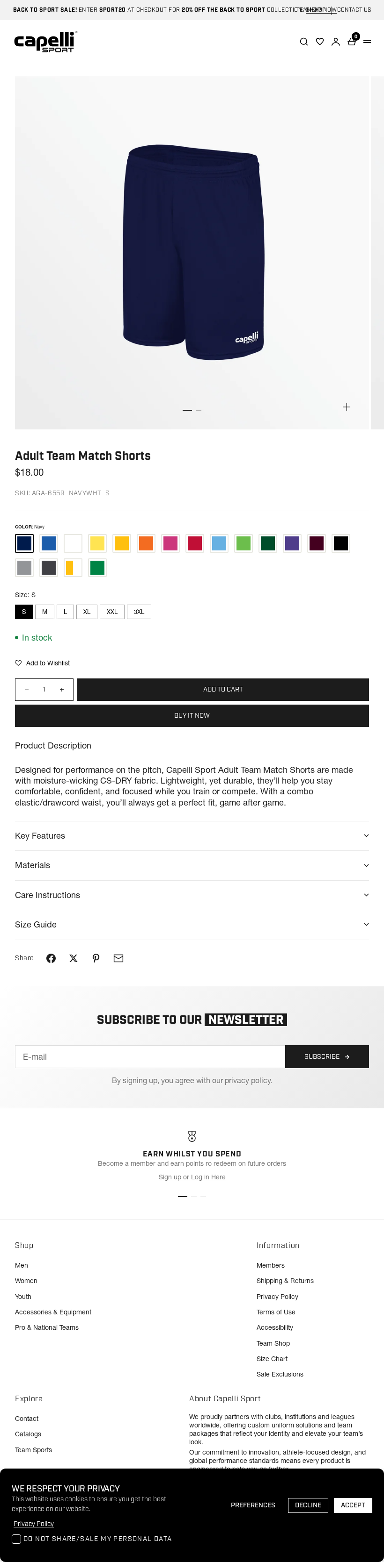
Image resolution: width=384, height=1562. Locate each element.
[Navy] (24, 543)
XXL (112, 611)
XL (86, 611)
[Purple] (292, 543)
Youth (23, 1296)
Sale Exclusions (280, 1374)
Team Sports (33, 1450)
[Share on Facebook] (51, 958)
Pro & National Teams (47, 1327)
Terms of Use (276, 1312)
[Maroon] (316, 543)
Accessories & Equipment (53, 1312)
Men (21, 1265)
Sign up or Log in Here (192, 1177)
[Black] (341, 543)
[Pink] (170, 543)
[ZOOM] (346, 407)
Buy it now (192, 716)
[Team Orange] (146, 543)
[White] (73, 543)
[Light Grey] (24, 567)
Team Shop (273, 1343)
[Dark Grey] (48, 567)
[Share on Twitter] (73, 958)
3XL (139, 611)
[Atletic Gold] (121, 543)
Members (271, 1265)
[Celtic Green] (97, 567)
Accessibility (275, 1327)
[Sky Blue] (219, 543)
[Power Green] (243, 543)
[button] (42, 663)
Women (26, 1281)
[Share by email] (118, 958)
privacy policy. (249, 1080)
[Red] (194, 543)
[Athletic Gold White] (73, 567)
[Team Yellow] (97, 543)
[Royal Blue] (48, 543)
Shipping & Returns (285, 1281)
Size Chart (272, 1359)
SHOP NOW (321, 10)
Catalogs (28, 1434)
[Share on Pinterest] (96, 958)
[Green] (267, 543)
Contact (26, 1418)
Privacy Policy (277, 1296)
